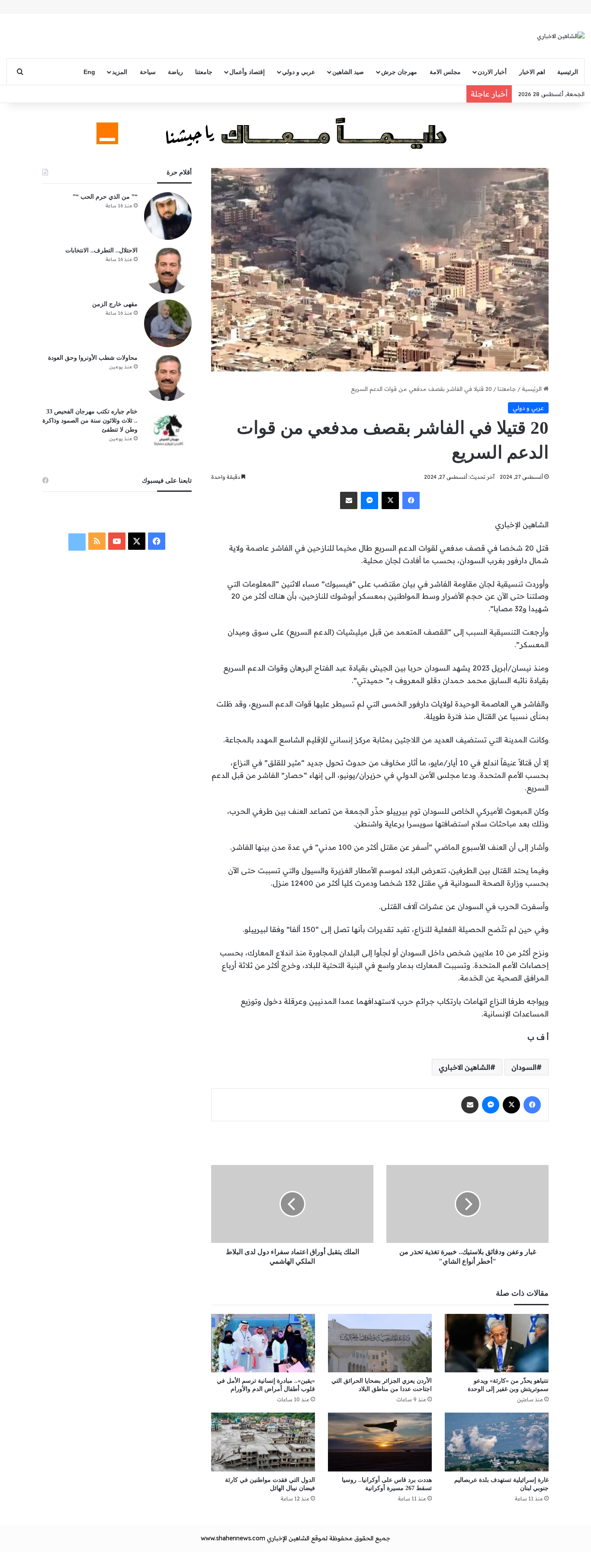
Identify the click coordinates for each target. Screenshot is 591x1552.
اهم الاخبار (532, 71)
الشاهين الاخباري (464, 1067)
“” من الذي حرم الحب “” (105, 197)
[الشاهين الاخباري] (561, 36)
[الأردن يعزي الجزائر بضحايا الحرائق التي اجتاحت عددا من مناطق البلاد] (380, 1343)
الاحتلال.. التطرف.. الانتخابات (101, 250)
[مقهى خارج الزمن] (168, 323)
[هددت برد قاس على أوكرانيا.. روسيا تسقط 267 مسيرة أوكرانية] (380, 1442)
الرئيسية (567, 71)
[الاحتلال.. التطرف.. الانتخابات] (168, 270)
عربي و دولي (298, 71)
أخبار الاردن (492, 71)
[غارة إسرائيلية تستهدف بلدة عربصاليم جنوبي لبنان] (497, 1442)
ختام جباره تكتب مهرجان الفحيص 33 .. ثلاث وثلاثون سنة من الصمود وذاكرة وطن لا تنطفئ (90, 420)
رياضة (175, 71)
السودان (523, 1067)
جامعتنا (203, 71)
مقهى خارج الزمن (115, 304)
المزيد (119, 71)
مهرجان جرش (399, 71)
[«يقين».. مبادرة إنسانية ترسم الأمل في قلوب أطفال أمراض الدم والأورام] (263, 1343)
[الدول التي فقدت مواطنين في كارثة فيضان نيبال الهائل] (263, 1442)
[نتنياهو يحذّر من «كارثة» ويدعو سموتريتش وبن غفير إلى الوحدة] (497, 1343)
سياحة (148, 71)
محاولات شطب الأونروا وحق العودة (93, 358)
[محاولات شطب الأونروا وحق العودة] (168, 377)
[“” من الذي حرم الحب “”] (168, 216)
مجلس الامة (445, 71)
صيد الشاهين (348, 71)
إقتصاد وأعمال (247, 71)
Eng (89, 71)
